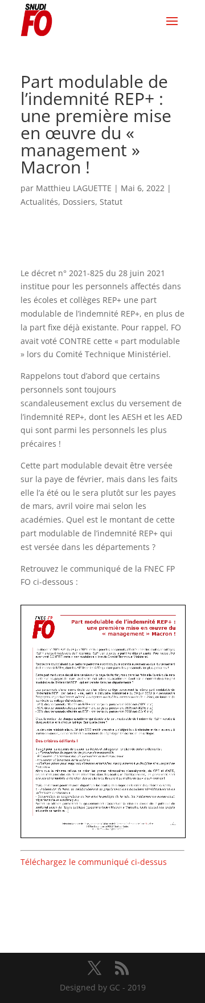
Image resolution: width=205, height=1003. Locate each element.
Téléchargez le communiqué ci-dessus (93, 861)
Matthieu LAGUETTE (74, 188)
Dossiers (79, 201)
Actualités (39, 201)
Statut (111, 201)
